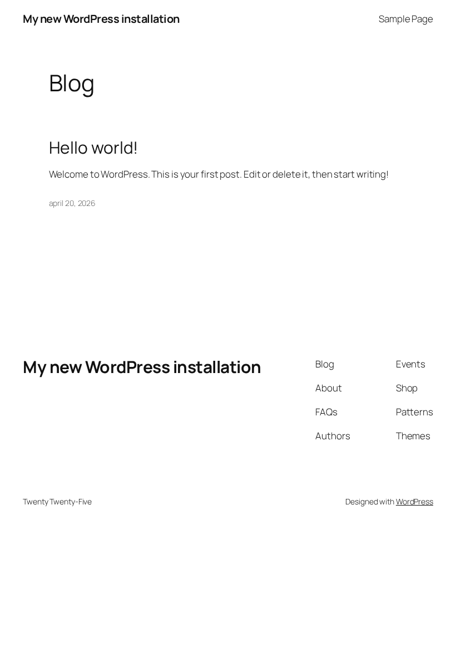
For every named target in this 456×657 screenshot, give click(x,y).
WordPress (414, 501)
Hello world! (93, 147)
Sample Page (406, 18)
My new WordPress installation (101, 18)
